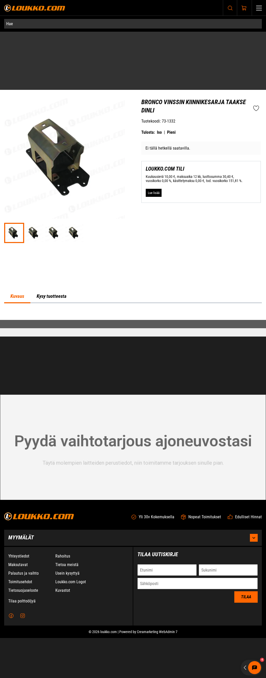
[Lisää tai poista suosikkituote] (256, 122)
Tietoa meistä (66, 604)
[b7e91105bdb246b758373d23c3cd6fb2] (54, 247)
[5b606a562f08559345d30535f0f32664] (74, 247)
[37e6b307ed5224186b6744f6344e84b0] (34, 247)
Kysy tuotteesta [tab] (51, 309)
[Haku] (230, 8)
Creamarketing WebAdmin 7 (157, 672)
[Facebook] (11, 655)
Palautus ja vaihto (23, 613)
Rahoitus (62, 596)
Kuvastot (62, 630)
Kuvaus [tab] (17, 309)
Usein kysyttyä (67, 613)
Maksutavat (18, 604)
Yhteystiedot (18, 596)
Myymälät (21, 577)
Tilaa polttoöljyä (22, 641)
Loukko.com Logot (70, 621)
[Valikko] (259, 8)
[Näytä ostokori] (244, 8)
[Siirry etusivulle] (34, 8)
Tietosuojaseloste (23, 630)
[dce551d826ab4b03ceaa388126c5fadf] (64, 172)
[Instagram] (22, 655)
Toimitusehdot (20, 621)
